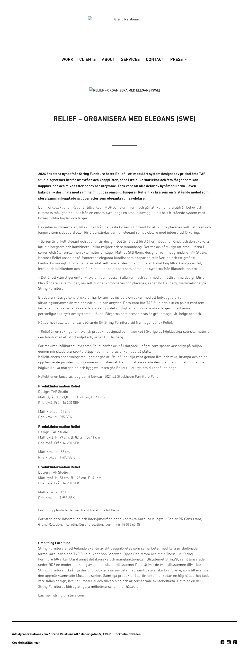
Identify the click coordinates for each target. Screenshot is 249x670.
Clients (87, 59)
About (108, 59)
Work (67, 59)
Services (130, 59)
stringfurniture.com (68, 595)
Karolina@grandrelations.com (88, 525)
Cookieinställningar (26, 642)
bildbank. (113, 510)
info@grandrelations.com (30, 634)
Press (176, 59)
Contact (155, 59)
